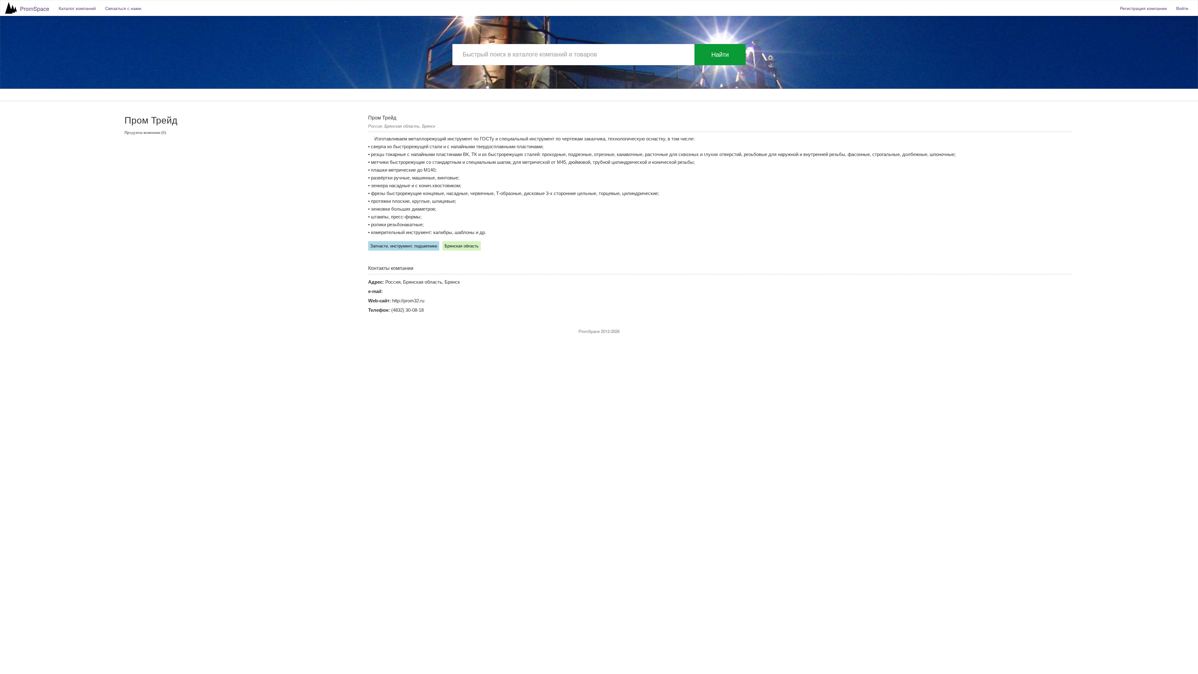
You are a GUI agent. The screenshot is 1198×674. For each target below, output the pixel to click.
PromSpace (34, 8)
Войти (1182, 8)
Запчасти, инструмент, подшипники (403, 246)
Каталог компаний (77, 8)
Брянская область (462, 246)
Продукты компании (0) (145, 132)
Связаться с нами (123, 8)
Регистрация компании (1143, 8)
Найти (720, 54)
